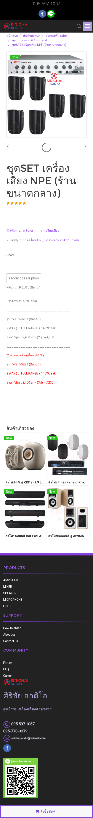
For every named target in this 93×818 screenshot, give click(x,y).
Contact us (10, 641)
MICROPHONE (12, 599)
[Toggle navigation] (87, 26)
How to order (12, 628)
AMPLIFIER (10, 580)
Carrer (7, 675)
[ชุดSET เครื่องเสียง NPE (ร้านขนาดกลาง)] (46, 95)
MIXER (7, 586)
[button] (77, 26)
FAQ (6, 669)
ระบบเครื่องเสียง (31, 240)
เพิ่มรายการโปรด (21, 230)
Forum (7, 662)
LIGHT (7, 606)
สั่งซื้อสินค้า (48, 811)
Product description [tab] (24, 278)
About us (9, 634)
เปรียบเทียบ (51, 230)
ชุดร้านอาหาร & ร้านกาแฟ (61, 240)
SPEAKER (9, 593)
